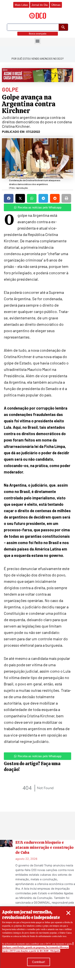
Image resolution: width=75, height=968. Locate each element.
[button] (68, 913)
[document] (37, 484)
